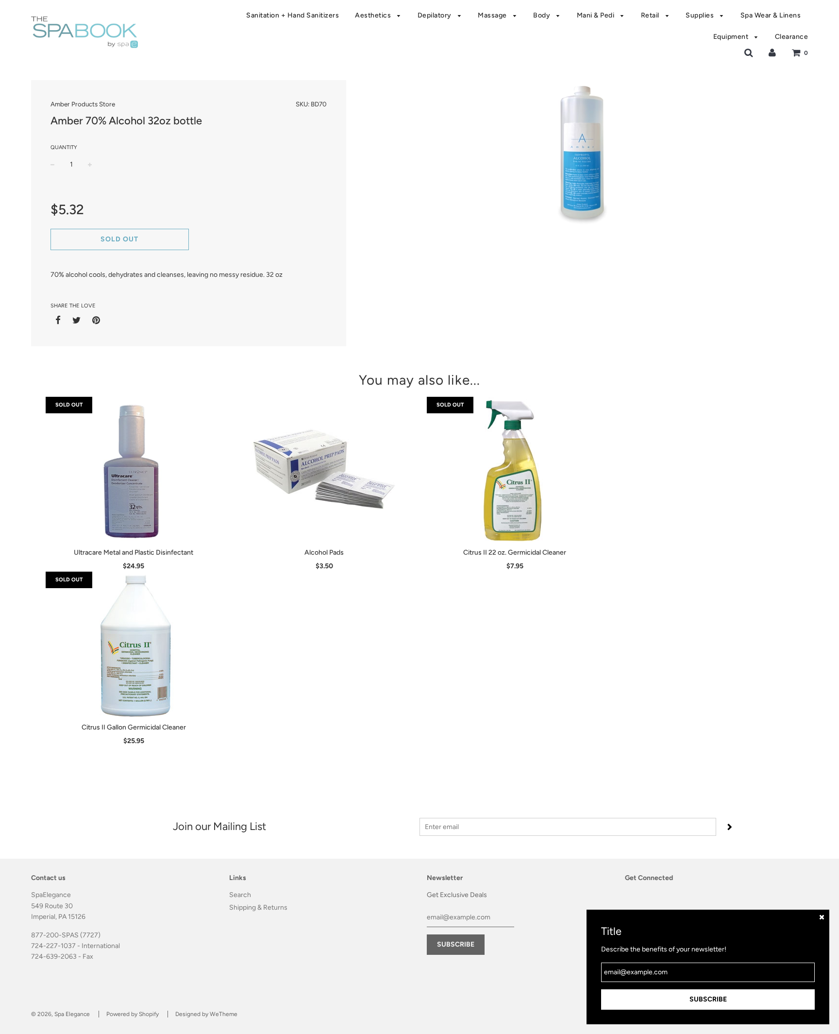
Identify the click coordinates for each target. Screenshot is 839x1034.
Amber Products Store (82, 104)
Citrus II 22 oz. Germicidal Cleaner (514, 552)
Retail (651, 15)
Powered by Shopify (132, 1014)
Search (240, 895)
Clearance (791, 37)
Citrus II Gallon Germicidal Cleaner (134, 727)
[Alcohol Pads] (324, 469)
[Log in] (772, 53)
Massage (493, 15)
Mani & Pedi (596, 15)
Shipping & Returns (258, 907)
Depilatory (435, 15)
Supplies (701, 15)
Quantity (63, 147)
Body (542, 15)
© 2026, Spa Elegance (60, 1014)
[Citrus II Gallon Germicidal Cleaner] (134, 644)
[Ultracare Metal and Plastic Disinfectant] (134, 469)
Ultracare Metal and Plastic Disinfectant (133, 552)
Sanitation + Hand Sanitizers (292, 15)
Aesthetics (374, 15)
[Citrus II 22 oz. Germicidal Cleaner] (515, 469)
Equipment (731, 37)
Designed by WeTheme (206, 1014)
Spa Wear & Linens (770, 15)
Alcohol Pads (324, 552)
